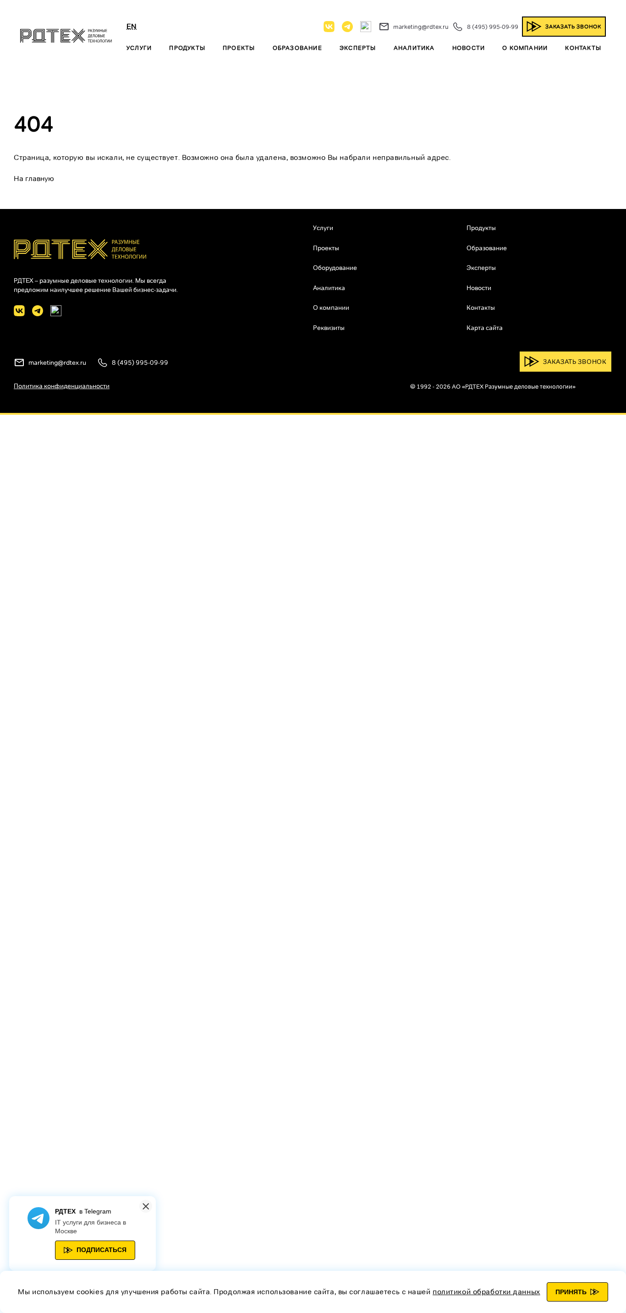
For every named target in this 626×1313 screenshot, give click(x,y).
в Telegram (95, 1211)
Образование (297, 47)
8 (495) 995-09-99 (492, 26)
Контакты (583, 47)
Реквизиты (329, 328)
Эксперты (358, 47)
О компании (525, 47)
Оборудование (335, 268)
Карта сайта (485, 328)
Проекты (239, 47)
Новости (468, 47)
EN (131, 26)
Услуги (139, 47)
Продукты (187, 47)
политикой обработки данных (486, 1291)
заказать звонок (573, 26)
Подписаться (101, 1249)
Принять (571, 1292)
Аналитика (414, 47)
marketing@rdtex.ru (421, 26)
